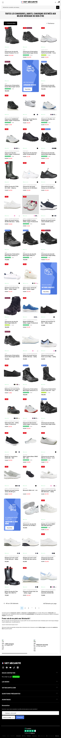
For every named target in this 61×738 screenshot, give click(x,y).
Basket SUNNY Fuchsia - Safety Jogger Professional (30, 221)
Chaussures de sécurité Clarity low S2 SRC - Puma (48, 52)
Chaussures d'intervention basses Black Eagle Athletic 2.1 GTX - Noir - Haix (30, 53)
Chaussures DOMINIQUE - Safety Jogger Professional (12, 119)
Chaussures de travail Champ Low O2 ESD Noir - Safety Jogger (48, 188)
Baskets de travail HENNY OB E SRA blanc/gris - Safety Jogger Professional (48, 525)
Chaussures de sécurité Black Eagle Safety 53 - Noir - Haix (29, 255)
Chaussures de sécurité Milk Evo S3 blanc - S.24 (48, 457)
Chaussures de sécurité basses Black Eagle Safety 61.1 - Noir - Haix (48, 424)
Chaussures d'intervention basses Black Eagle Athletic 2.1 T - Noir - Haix (12, 357)
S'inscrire (20, 717)
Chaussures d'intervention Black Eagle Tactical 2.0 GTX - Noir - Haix (12, 255)
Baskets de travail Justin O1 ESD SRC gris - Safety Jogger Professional (11, 559)
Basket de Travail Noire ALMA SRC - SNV (11, 457)
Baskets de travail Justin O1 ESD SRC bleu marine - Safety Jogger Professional (30, 559)
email (5, 677)
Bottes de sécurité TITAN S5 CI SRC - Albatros (11, 187)
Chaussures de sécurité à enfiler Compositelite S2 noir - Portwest (30, 154)
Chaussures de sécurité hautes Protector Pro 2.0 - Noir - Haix (12, 53)
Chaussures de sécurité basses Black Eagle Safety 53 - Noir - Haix (48, 255)
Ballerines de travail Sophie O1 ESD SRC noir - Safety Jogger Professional (12, 390)
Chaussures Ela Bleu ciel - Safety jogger (48, 119)
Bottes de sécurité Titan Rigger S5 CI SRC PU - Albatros (11, 593)
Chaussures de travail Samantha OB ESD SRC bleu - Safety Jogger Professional (47, 593)
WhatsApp (16, 677)
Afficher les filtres (11, 23)
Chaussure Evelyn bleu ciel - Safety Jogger (30, 592)
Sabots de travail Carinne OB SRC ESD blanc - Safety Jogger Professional (12, 222)
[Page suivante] (39, 608)
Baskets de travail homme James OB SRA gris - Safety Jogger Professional (12, 492)
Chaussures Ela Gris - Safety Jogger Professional (12, 153)
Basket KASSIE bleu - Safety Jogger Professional (30, 322)
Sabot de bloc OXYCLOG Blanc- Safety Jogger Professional (29, 289)
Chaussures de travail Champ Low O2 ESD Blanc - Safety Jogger (30, 188)
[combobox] (9, 717)
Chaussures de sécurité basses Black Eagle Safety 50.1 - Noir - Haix (48, 87)
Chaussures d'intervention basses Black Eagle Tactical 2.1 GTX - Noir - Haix (12, 87)
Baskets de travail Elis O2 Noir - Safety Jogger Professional (48, 323)
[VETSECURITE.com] (30, 663)
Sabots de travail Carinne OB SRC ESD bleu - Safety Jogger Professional (30, 357)
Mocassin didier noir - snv (30, 490)
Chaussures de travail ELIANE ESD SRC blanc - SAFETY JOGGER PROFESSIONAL (47, 560)
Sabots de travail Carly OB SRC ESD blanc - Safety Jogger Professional (48, 492)
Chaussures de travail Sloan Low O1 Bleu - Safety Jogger (48, 357)
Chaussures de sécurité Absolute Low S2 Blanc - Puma (29, 525)
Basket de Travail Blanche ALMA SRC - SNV (30, 119)
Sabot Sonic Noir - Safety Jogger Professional (12, 423)
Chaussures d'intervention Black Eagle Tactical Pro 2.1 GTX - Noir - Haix (30, 390)
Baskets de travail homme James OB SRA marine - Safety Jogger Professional (48, 222)
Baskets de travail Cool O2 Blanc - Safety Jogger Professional (12, 289)
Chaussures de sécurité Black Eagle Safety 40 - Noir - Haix (11, 323)
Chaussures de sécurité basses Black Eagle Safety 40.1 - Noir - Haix (48, 154)
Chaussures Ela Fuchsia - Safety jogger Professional (30, 423)
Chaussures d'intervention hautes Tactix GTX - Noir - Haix (48, 390)
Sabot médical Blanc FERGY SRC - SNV (30, 457)
